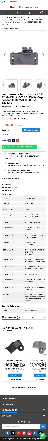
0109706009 (13, 2)
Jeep (9, 184)
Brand (22, 107)
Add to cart (31, 130)
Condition (6, 190)
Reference (6, 107)
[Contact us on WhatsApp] (43, 436)
